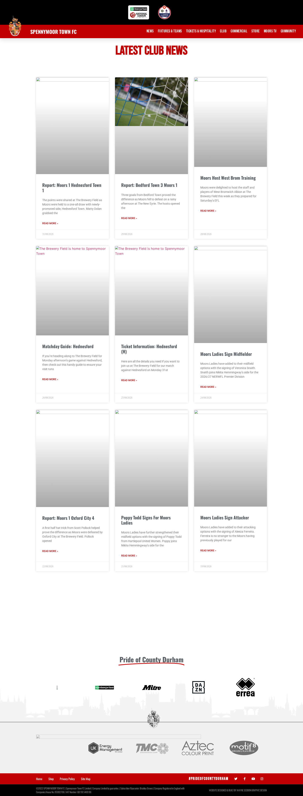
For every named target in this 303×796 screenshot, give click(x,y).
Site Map (85, 779)
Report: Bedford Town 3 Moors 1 (149, 185)
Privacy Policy (67, 779)
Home (39, 779)
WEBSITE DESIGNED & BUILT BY (223, 790)
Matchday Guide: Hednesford (68, 346)
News (150, 31)
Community (288, 31)
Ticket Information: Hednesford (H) (149, 349)
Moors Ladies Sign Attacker (224, 517)
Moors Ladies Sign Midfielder (226, 354)
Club (223, 31)
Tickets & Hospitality (201, 31)
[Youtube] (253, 778)
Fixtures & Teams (170, 31)
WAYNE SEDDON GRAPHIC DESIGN (252, 790)
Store (255, 31)
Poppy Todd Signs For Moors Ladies (146, 520)
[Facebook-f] (244, 778)
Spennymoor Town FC (53, 31)
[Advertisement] (151, 621)
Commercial (239, 31)
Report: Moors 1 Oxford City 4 (68, 518)
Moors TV (270, 31)
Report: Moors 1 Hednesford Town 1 (71, 187)
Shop (51, 779)
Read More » (50, 223)
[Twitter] (236, 778)
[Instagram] (261, 778)
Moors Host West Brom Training (228, 178)
